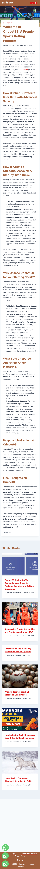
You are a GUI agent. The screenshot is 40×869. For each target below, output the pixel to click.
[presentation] (20, 564)
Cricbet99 (7, 532)
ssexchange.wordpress (12, 45)
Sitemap (20, 860)
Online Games (8, 23)
